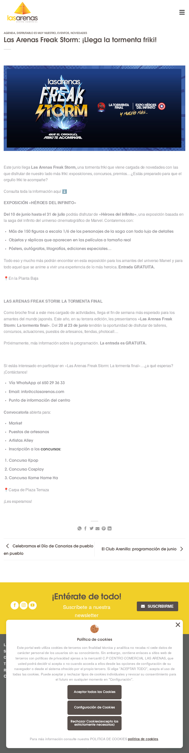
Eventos (63, 33)
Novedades (79, 33)
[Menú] (182, 12)
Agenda (9, 33)
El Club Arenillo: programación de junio (139, 549)
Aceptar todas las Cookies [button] (177, 624)
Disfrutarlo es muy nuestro (36, 33)
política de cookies (143, 739)
